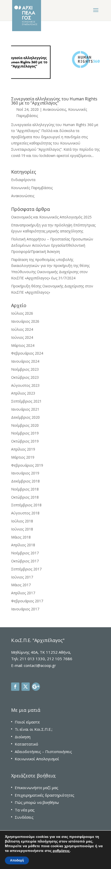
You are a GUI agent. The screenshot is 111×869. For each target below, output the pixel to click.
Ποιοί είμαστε (27, 722)
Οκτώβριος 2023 (25, 377)
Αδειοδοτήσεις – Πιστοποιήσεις (43, 751)
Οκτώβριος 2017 (25, 560)
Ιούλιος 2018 (22, 521)
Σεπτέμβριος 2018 (26, 504)
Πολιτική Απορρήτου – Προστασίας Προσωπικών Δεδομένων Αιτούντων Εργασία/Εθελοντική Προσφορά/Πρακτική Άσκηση (52, 245)
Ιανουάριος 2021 (25, 409)
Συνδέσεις (24, 817)
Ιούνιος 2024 (22, 337)
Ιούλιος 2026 (22, 313)
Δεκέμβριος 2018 (25, 481)
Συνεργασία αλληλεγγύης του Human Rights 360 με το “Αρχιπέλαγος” (54, 101)
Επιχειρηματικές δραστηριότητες (44, 795)
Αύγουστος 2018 (25, 513)
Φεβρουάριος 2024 (27, 353)
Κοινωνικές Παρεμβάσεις (32, 187)
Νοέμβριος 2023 (25, 369)
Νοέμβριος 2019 (25, 433)
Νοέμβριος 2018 (25, 489)
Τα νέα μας (25, 809)
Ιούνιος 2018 (22, 529)
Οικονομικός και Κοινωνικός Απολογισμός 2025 (51, 217)
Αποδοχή (17, 860)
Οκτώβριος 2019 (25, 441)
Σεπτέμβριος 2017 (26, 569)
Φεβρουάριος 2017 (27, 600)
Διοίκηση (22, 736)
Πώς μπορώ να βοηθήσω (37, 802)
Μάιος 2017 (21, 584)
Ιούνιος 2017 (22, 577)
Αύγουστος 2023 (25, 385)
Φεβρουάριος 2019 (27, 465)
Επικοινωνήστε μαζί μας (36, 787)
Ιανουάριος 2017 (25, 608)
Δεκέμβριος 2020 (25, 417)
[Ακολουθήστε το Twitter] (25, 686)
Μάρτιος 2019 (22, 457)
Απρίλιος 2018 (23, 544)
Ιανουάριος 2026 (25, 321)
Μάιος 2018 (21, 537)
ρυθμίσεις (61, 851)
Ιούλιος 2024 (22, 329)
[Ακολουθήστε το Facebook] (15, 686)
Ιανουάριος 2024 (25, 361)
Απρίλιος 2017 (23, 592)
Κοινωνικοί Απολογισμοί (37, 758)
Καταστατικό (26, 744)
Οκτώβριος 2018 (25, 497)
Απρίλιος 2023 (23, 393)
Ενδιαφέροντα (23, 179)
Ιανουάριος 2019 (25, 473)
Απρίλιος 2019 (23, 449)
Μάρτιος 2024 (22, 345)
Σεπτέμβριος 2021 (26, 401)
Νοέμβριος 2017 (25, 552)
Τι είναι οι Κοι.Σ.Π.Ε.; (33, 729)
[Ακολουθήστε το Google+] (36, 686)
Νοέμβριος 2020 (25, 425)
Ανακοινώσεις (54, 109)
